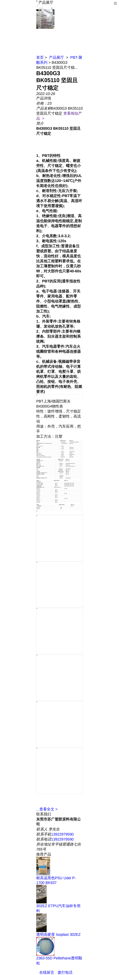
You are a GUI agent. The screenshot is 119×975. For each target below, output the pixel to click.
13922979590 (62, 834)
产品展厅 (56, 57)
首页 (40, 57)
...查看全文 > (47, 809)
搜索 (52, 8)
